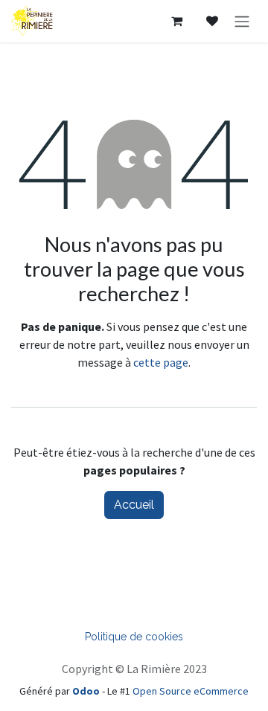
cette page (160, 362)
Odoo (87, 691)
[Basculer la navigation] (242, 21)
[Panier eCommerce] (176, 21)
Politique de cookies (134, 637)
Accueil (134, 505)
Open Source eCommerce (191, 691)
